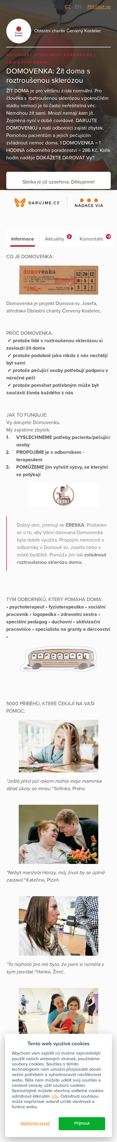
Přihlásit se (99, 7)
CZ (68, 7)
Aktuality (57, 238)
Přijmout (82, 1123)
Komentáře (95, 238)
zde (54, 1096)
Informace (22, 239)
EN (78, 7)
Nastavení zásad (35, 1123)
